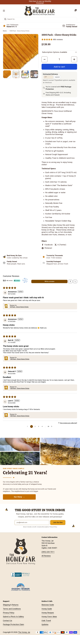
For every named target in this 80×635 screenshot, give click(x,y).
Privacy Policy (8, 613)
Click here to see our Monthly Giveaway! (40, 2)
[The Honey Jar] (39, 11)
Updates (45, 624)
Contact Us (7, 621)
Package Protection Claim (13, 624)
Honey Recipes (48, 613)
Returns (15, 605)
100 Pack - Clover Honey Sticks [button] (19, 359)
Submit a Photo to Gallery (13, 617)
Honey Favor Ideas (49, 617)
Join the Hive (58, 522)
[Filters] (70, 281)
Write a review (49, 281)
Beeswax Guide (48, 605)
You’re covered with (59, 88)
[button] (47, 39)
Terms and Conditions (12, 609)
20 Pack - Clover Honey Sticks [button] (19, 307)
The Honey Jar (24, 632)
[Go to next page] (52, 426)
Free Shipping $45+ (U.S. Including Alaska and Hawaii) (61, 93)
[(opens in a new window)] (25, 280)
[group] (20, 51)
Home (5, 31)
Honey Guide (47, 609)
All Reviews (46, 556)
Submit (57, 77)
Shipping (6, 605)
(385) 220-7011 (48, 552)
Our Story (18, 497)
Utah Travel (46, 621)
